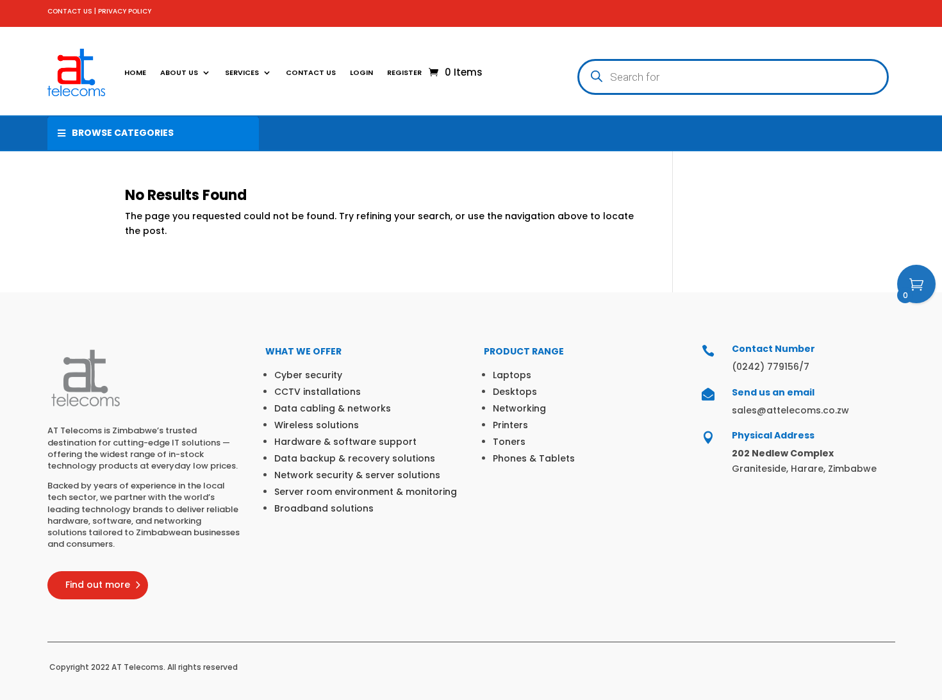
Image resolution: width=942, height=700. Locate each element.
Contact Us (311, 72)
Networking (519, 408)
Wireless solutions (316, 425)
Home (135, 72)
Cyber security (308, 375)
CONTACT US (69, 11)
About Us (179, 72)
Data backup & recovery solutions (354, 458)
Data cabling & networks (332, 408)
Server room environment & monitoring (365, 491)
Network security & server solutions (357, 475)
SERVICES (242, 72)
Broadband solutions (324, 508)
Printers (510, 425)
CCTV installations (317, 391)
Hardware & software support (345, 441)
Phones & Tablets (534, 458)
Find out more (97, 584)
